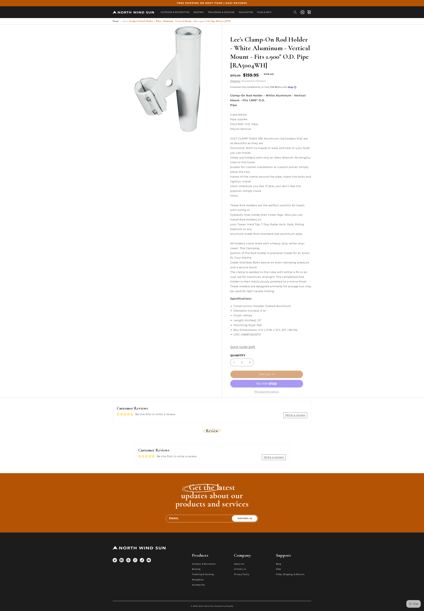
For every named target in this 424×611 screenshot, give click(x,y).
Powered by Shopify (223, 606)
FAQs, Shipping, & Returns (290, 574)
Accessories (198, 584)
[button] (295, 12)
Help (278, 569)
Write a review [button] (295, 415)
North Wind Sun (206, 606)
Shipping (235, 81)
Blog (278, 564)
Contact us (240, 569)
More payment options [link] (266, 391)
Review (212, 430)
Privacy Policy (241, 574)
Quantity (237, 355)
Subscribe (242, 518)
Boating (196, 569)
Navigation (198, 579)
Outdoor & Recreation (204, 564)
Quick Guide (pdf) (242, 346)
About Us (239, 564)
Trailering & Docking (203, 574)
